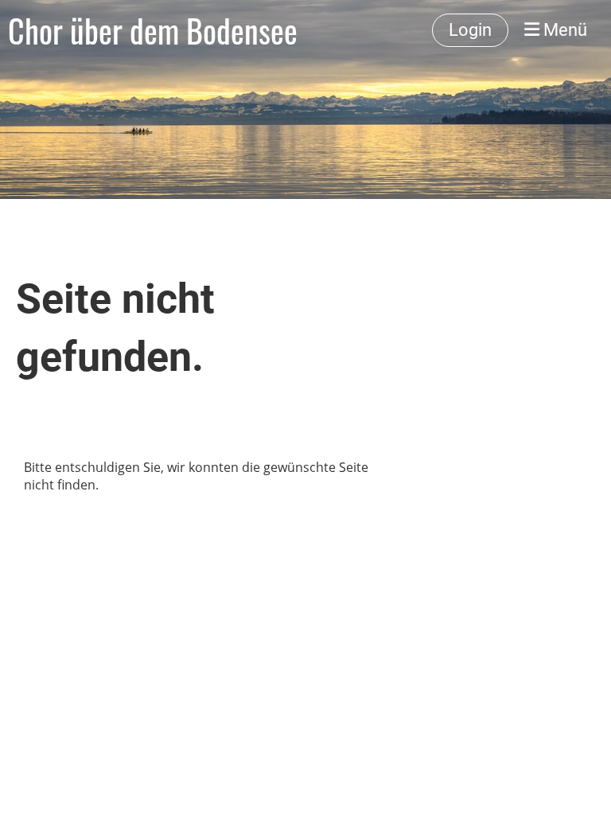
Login (470, 30)
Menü (563, 30)
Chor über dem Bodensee (153, 30)
